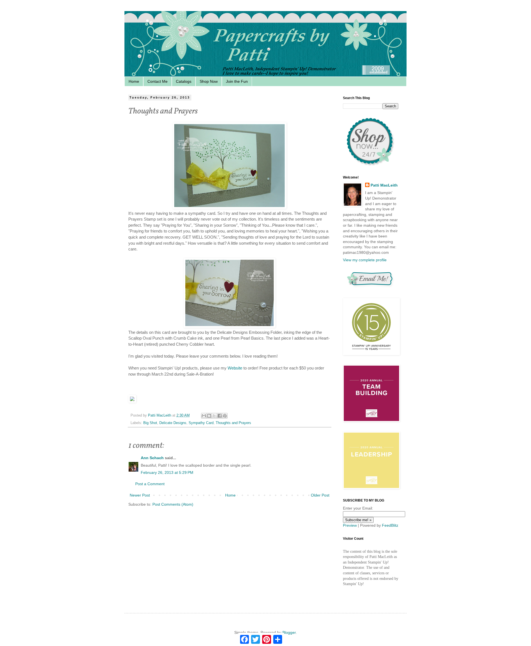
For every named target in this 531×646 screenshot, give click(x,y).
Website (235, 368)
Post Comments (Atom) (172, 504)
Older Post (320, 495)
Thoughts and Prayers (233, 423)
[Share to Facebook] (219, 415)
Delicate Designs (172, 423)
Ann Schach (152, 458)
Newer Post (140, 495)
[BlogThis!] (209, 415)
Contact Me (157, 81)
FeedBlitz (390, 525)
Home (134, 81)
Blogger (289, 632)
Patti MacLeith (384, 185)
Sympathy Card (201, 423)
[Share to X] (214, 415)
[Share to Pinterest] (225, 415)
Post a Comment (150, 484)
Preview (350, 525)
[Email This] (204, 415)
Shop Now (209, 81)
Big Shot (150, 423)
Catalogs (183, 81)
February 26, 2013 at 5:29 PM (167, 472)
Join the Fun (237, 81)
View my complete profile (365, 260)
